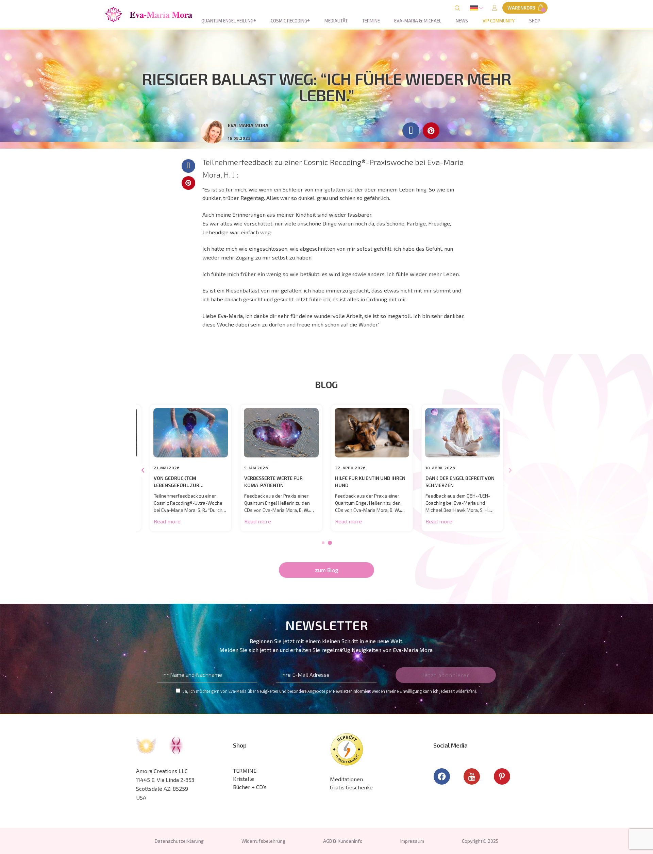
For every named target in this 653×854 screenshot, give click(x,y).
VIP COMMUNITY (499, 20)
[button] (148, 14)
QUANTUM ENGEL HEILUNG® (228, 20)
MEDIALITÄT (336, 20)
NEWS (462, 20)
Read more (167, 521)
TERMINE (371, 20)
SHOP (534, 20)
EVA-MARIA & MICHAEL (417, 20)
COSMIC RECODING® (290, 20)
